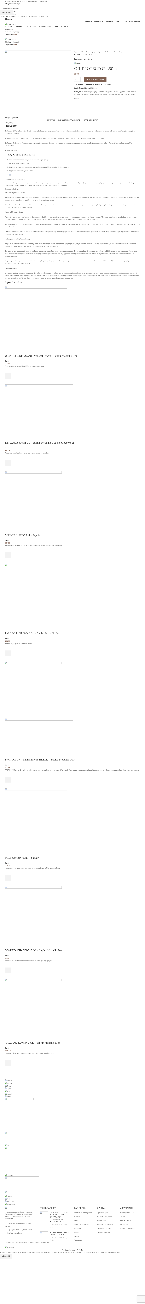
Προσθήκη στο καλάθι (95, 79)
